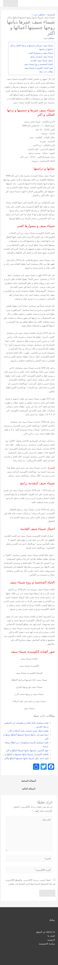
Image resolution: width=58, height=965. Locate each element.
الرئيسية (51, 940)
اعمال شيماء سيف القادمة (42, 60)
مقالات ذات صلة (46, 71)
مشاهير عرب (49, 38)
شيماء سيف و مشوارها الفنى (40, 53)
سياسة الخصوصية (47, 943)
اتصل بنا (51, 936)
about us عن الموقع (45, 932)
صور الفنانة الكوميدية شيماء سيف (38, 68)
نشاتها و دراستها (46, 49)
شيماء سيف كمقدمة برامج (42, 56)
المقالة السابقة (28, 780)
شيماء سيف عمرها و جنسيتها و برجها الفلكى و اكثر (31, 45)
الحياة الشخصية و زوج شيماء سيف (38, 64)
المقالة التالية (28, 788)
